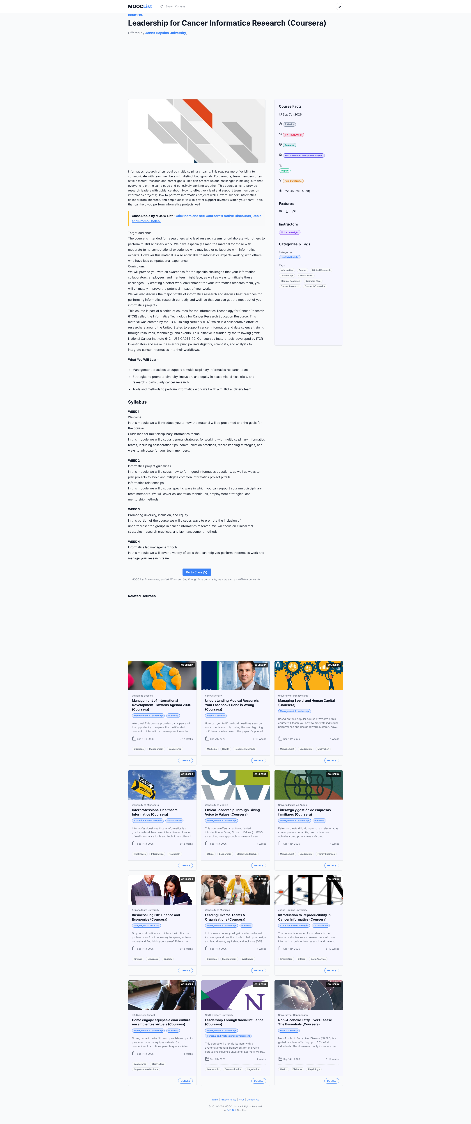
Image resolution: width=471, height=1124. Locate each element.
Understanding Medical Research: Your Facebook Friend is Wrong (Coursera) (232, 705)
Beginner (289, 145)
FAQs (241, 1099)
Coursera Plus (313, 281)
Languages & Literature (146, 925)
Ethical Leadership (247, 854)
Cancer (302, 270)
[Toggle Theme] (339, 6)
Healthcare (140, 854)
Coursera (135, 15)
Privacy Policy (228, 1099)
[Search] (162, 6)
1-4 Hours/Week (293, 134)
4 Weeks (289, 124)
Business (173, 715)
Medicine (212, 748)
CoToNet (231, 1110)
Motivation (323, 748)
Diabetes (297, 1069)
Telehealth (174, 854)
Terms (215, 1099)
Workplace (247, 959)
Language (153, 959)
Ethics (210, 854)
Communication (233, 1069)
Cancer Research (290, 286)
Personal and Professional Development (228, 1035)
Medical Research (290, 281)
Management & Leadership (148, 715)
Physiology (314, 1069)
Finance (138, 959)
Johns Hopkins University (165, 33)
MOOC (140, 6)
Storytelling (158, 1064)
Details (185, 760)
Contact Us (253, 1099)
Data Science (174, 820)
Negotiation (253, 1069)
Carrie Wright (291, 232)
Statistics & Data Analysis (148, 820)
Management (156, 748)
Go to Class (194, 572)
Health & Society (289, 257)
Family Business (326, 854)
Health (225, 748)
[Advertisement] (235, 61)
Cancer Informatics (315, 286)
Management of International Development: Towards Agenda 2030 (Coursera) (161, 705)
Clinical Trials (305, 275)
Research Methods (245, 748)
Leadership (287, 275)
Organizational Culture (146, 1069)
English (284, 170)
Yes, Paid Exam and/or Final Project (304, 155)
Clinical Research (321, 270)
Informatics (287, 270)
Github (301, 959)
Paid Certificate (293, 181)
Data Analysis (318, 959)
